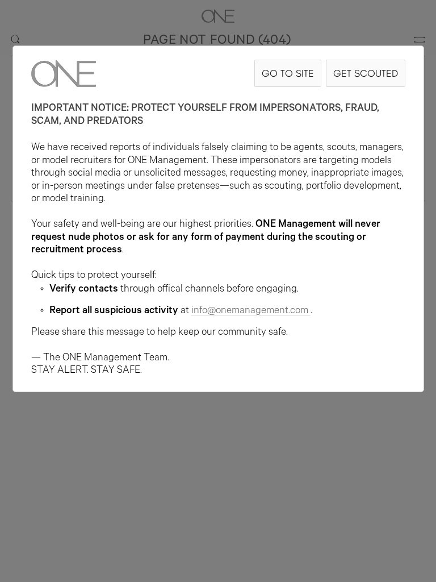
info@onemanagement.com (249, 311)
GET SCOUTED (365, 73)
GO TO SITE (288, 73)
